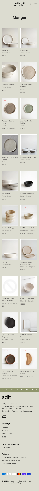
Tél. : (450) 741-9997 (11, 409)
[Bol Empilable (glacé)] (10, 215)
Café (4, 437)
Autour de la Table (15, 481)
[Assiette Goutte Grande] (28, 72)
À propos (6, 448)
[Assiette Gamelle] (10, 72)
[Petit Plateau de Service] (28, 322)
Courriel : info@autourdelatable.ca (17, 411)
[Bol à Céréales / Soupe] (28, 144)
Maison (5, 430)
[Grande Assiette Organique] (10, 322)
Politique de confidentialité (14, 457)
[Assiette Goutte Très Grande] (10, 144)
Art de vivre (7, 434)
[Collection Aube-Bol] (28, 286)
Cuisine (5, 427)
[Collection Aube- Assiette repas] (28, 249)
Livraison (6, 451)
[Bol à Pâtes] (10, 181)
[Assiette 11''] (10, 38)
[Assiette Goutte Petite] (28, 108)
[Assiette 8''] (28, 38)
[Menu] (3, 4)
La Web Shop (16, 483)
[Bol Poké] (10, 249)
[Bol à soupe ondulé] (28, 181)
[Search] (31, 4)
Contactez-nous (9, 464)
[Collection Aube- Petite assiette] (10, 286)
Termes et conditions (11, 460)
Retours (5, 454)
